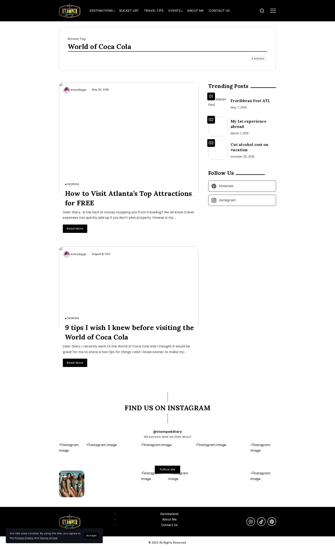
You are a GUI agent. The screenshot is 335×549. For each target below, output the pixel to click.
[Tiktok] (261, 521)
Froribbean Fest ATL (250, 100)
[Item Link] (129, 139)
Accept (91, 535)
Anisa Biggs (78, 89)
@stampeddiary (167, 431)
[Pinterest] (242, 186)
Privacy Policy (24, 538)
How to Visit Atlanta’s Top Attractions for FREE (128, 198)
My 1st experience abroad (249, 124)
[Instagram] (242, 200)
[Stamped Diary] (69, 10)
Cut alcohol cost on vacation (250, 147)
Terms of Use (49, 538)
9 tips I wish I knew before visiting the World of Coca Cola (129, 332)
